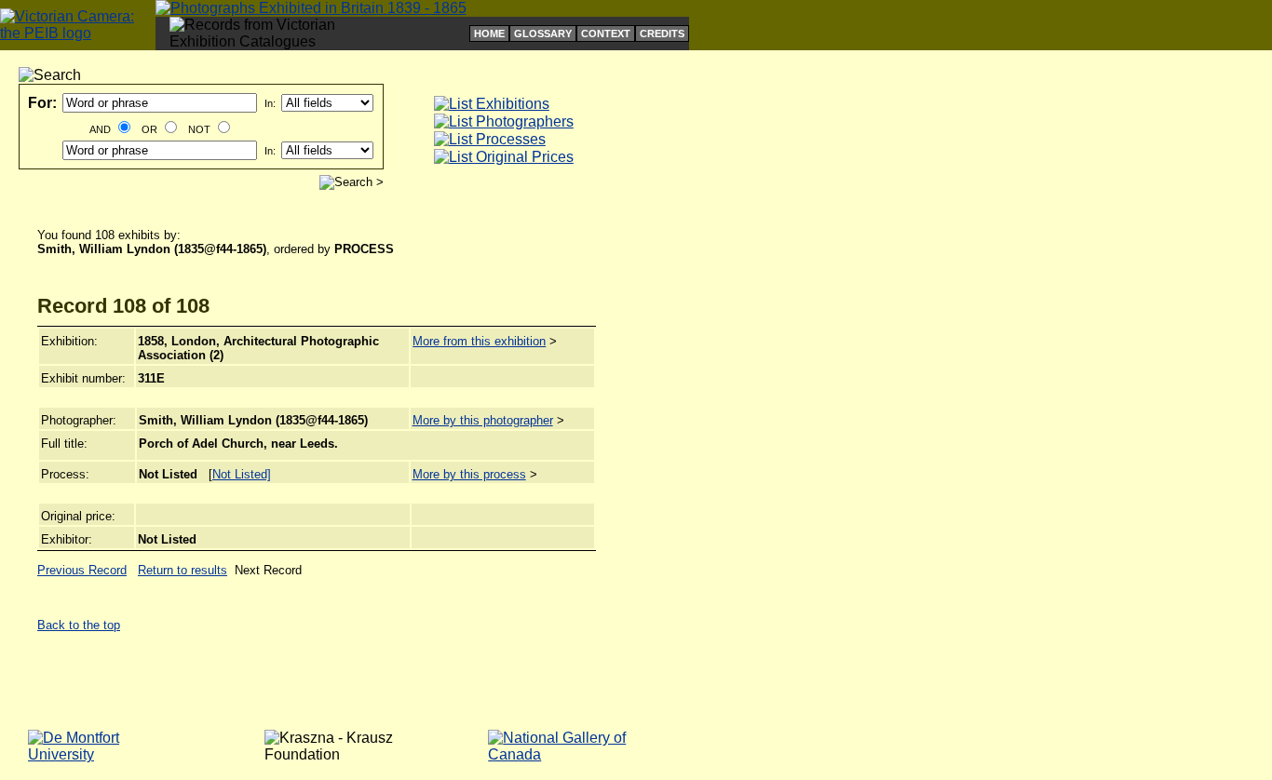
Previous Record (82, 570)
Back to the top (78, 625)
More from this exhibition (479, 341)
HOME (489, 33)
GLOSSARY (543, 33)
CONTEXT (605, 33)
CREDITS (662, 33)
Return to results (182, 570)
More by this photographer (483, 420)
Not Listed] (241, 474)
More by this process (469, 474)
